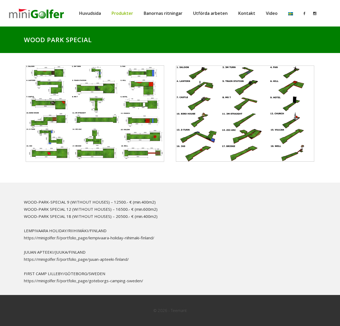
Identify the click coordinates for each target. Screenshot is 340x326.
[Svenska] (290, 13)
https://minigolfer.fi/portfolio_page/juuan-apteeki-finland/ (76, 259)
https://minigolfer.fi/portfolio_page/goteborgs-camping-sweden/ (83, 280)
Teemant (179, 310)
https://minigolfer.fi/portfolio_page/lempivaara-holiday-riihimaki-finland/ (89, 237)
